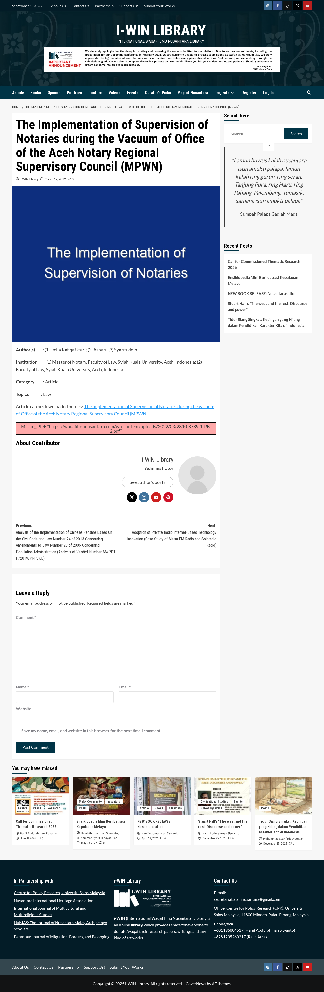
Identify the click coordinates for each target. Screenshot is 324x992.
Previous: (66, 542)
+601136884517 (229, 930)
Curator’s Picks (158, 92)
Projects (221, 92)
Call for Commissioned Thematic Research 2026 (264, 264)
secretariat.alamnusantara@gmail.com (247, 899)
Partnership (104, 6)
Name (22, 686)
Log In (268, 92)
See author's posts (148, 482)
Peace (37, 808)
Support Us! (128, 6)
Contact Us (80, 6)
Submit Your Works (159, 6)
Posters (95, 92)
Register (249, 92)
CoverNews (196, 983)
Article (18, 92)
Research (53, 808)
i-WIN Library (161, 30)
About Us (58, 6)
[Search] (309, 92)
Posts (83, 808)
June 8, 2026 (28, 838)
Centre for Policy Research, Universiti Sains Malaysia (59, 892)
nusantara (113, 801)
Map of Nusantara (192, 92)
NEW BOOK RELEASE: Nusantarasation (262, 293)
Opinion (54, 92)
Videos (114, 92)
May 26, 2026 (89, 843)
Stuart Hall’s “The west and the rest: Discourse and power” (267, 306)
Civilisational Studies (214, 801)
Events (132, 92)
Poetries (74, 92)
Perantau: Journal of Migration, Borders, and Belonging (61, 936)
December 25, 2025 (214, 838)
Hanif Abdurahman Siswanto (38, 833)
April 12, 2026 (150, 838)
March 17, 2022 (55, 179)
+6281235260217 (230, 936)
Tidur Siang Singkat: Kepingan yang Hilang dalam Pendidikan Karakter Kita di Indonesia (266, 322)
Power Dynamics (211, 808)
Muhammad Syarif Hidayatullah (97, 838)
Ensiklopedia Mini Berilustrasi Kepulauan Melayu (263, 280)
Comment (26, 617)
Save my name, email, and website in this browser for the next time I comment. (91, 730)
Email (125, 686)
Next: (171, 535)
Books (35, 92)
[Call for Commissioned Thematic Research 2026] (40, 796)
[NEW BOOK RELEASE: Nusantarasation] (162, 796)
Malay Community (90, 801)
